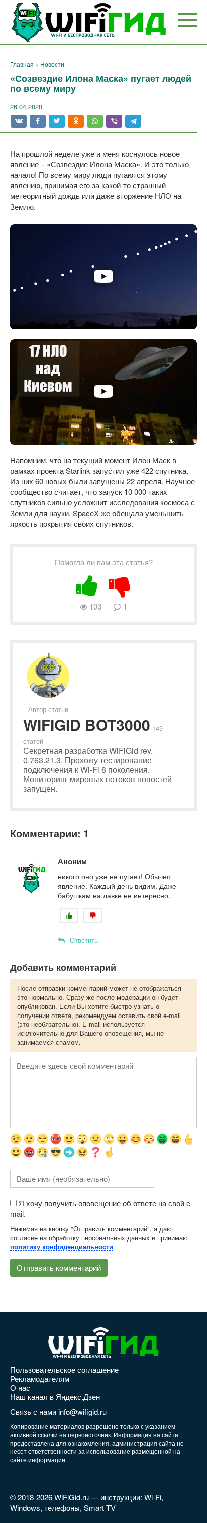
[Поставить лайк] (86, 584)
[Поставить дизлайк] (120, 584)
